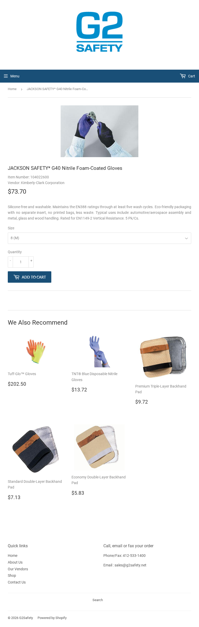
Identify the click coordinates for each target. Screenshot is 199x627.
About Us (15, 562)
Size (11, 228)
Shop (12, 575)
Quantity (15, 252)
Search (98, 600)
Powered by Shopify (52, 618)
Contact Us (17, 582)
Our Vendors (18, 569)
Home (12, 89)
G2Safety (26, 618)
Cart (191, 76)
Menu (14, 76)
